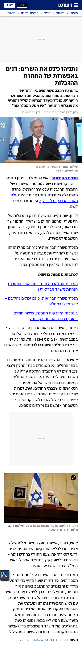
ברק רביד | (71, 112)
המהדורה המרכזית (55, 640)
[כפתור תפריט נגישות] (4, 575)
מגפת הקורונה (30, 640)
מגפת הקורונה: (65, 178)
